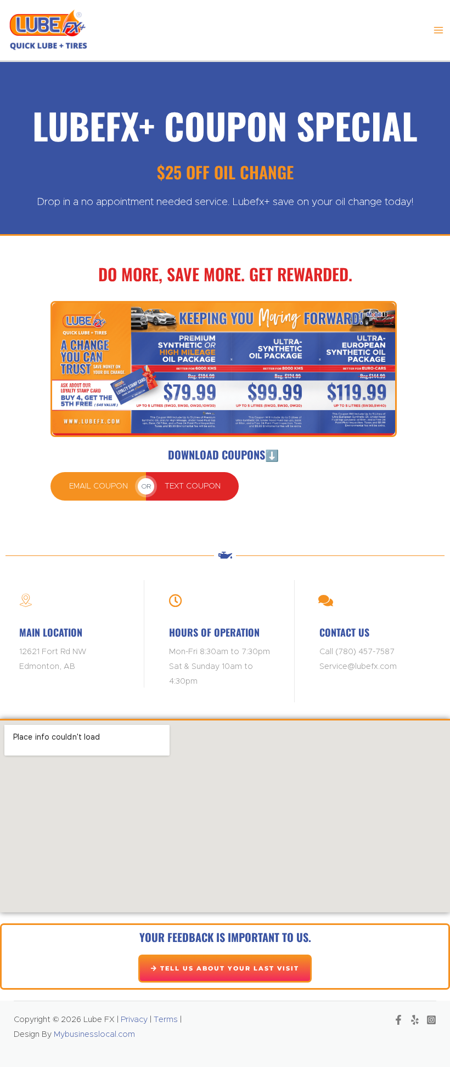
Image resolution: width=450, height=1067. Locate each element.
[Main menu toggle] (438, 30)
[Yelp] (415, 1020)
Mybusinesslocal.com (94, 1034)
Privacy (133, 1019)
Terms (166, 1019)
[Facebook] (398, 1020)
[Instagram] (431, 1020)
